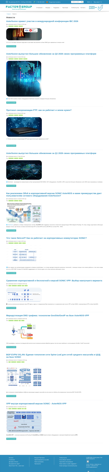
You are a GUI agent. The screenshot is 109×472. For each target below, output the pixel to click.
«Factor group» (96, 457)
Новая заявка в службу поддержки (67, 463)
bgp (9, 362)
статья (20, 200)
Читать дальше (11, 46)
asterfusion (11, 26)
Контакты (11, 457)
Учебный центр (63, 457)
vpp (23, 285)
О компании (12, 459)
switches (16, 26)
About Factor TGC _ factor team (16, 465)
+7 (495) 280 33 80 (94, 465)
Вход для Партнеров (39, 457)
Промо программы (39, 461)
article (20, 243)
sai (22, 408)
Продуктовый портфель (55, 2)
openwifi (25, 58)
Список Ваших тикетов (64, 459)
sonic (10, 285)
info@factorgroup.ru (93, 467)
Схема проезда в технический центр (68, 465)
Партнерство (37, 463)
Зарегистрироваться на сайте (41, 459)
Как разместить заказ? (14, 463)
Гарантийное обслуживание (66, 461)
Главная (9, 14)
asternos (20, 26)
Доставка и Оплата (13, 461)
